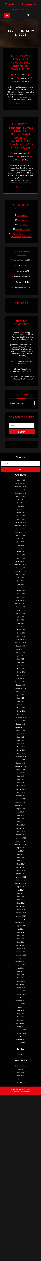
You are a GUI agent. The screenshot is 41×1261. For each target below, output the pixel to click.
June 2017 (20, 815)
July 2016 (20, 851)
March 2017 (21, 825)
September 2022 (20, 610)
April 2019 (20, 743)
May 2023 (20, 584)
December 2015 (20, 874)
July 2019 (20, 734)
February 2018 (20, 789)
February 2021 (20, 672)
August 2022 (20, 613)
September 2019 (20, 727)
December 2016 (20, 835)
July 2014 (20, 929)
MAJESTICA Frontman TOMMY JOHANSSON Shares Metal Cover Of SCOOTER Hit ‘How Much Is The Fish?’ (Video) (20, 136)
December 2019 (20, 717)
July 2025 (20, 499)
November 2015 (20, 877)
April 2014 (20, 939)
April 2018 (20, 782)
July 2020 (20, 695)
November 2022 (20, 604)
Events (20, 265)
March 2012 (21, 1020)
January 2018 (20, 792)
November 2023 (20, 565)
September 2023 (20, 571)
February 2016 (20, 867)
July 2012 (20, 1007)
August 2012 (20, 1004)
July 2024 (20, 539)
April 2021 (20, 665)
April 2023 (20, 587)
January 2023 (20, 597)
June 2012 (20, 1010)
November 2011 (20, 1033)
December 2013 (20, 952)
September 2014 (20, 922)
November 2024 (20, 526)
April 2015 (20, 900)
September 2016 (20, 844)
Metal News (16, 81)
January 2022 (20, 636)
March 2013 (21, 981)
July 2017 (20, 812)
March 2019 (21, 747)
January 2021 (20, 675)
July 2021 (20, 656)
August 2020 (20, 691)
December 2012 (20, 991)
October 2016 (20, 841)
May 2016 (20, 857)
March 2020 (21, 708)
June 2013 (20, 971)
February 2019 (20, 750)
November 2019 (20, 721)
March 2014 (21, 942)
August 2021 (20, 652)
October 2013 (20, 958)
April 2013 (20, 978)
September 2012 (20, 1000)
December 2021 (20, 639)
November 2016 (20, 838)
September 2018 (20, 766)
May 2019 (20, 740)
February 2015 (20, 906)
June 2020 (20, 698)
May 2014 (20, 935)
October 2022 (20, 607)
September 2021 (20, 649)
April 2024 (20, 548)
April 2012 (20, 1017)
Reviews (19, 282)
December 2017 (20, 795)
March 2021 (21, 669)
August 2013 (20, 965)
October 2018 (20, 763)
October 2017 (20, 802)
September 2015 (20, 883)
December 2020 (20, 678)
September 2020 (20, 688)
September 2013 (20, 961)
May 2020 (20, 701)
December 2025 (20, 483)
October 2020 (20, 685)
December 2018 (20, 756)
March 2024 (21, 552)
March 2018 (21, 786)
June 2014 (20, 932)
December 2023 (20, 561)
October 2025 (20, 490)
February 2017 (20, 828)
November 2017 (20, 799)
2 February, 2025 (20, 75)
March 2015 (21, 903)
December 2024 (20, 522)
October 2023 (20, 568)
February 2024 (20, 555)
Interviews (20, 271)
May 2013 (20, 974)
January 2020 (20, 714)
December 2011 (20, 1030)
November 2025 (20, 486)
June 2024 (20, 542)
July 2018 (20, 773)
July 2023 (20, 578)
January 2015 (20, 909)
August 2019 (20, 730)
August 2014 (20, 926)
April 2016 (20, 861)
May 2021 (20, 662)
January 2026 (20, 480)
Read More (20, 103)
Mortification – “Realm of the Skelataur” (23, 378)
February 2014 (20, 945)
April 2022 (20, 626)
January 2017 (20, 831)
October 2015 (20, 880)
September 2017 (20, 805)
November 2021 (20, 643)
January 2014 (20, 948)
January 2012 (20, 1027)
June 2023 (20, 581)
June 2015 (20, 893)
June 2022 (20, 620)
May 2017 (20, 818)
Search (21, 432)
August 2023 (20, 574)
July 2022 (20, 617)
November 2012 (20, 994)
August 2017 (20, 808)
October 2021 (20, 646)
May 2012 (20, 1014)
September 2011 (20, 1040)
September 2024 (20, 532)
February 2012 (20, 1023)
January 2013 (20, 987)
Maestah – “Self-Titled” (25, 362)
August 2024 (20, 535)
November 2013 (20, 955)
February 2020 (20, 711)
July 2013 (20, 968)
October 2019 (20, 724)
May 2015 (20, 896)
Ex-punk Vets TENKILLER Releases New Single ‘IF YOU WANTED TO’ (20, 62)
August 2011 (20, 1043)
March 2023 (21, 591)
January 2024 (20, 558)
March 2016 (21, 864)
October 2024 (20, 529)
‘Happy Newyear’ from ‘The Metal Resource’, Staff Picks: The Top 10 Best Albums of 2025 (22, 335)
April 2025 (20, 509)
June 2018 (20, 776)
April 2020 (20, 704)
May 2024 (20, 545)
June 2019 (20, 737)
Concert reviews (20, 260)
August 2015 (20, 887)
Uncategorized (20, 287)
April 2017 (20, 822)
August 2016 (20, 848)
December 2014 (20, 913)
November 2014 (20, 916)
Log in (20, 1054)
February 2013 (20, 984)
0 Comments (24, 78)
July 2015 (20, 890)
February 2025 (20, 516)
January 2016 (20, 870)
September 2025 (20, 493)
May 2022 (20, 623)
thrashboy (11, 78)
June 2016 (20, 854)
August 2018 (20, 769)
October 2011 (20, 1036)
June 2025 (20, 503)
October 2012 (20, 997)
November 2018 (20, 760)
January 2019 (20, 753)
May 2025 (20, 506)
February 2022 (20, 633)
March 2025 (21, 512)
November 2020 (20, 682)
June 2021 (20, 659)
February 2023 (20, 594)
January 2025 (20, 519)
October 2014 (20, 919)
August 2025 (20, 496)
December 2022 (20, 600)
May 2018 (20, 779)
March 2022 (21, 630)
